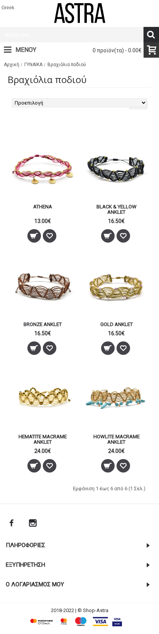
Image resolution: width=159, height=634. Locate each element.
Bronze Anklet (43, 324)
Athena (42, 207)
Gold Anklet (116, 324)
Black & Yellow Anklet (116, 209)
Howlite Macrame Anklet (116, 439)
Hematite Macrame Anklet (43, 439)
